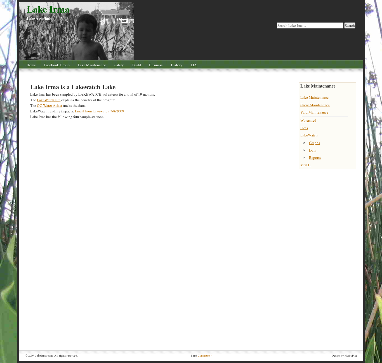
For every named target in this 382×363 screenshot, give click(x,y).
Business (155, 64)
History (176, 64)
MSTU (305, 165)
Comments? (205, 355)
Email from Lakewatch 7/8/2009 (99, 111)
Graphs (314, 142)
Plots (304, 127)
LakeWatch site (48, 99)
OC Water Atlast (49, 105)
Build (136, 64)
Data (312, 150)
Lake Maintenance (92, 64)
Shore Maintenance (315, 104)
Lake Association (40, 18)
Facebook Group (57, 64)
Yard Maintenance (314, 112)
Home (31, 64)
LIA (194, 64)
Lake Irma (48, 9)
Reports (315, 157)
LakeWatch (309, 135)
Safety (119, 64)
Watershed (308, 120)
